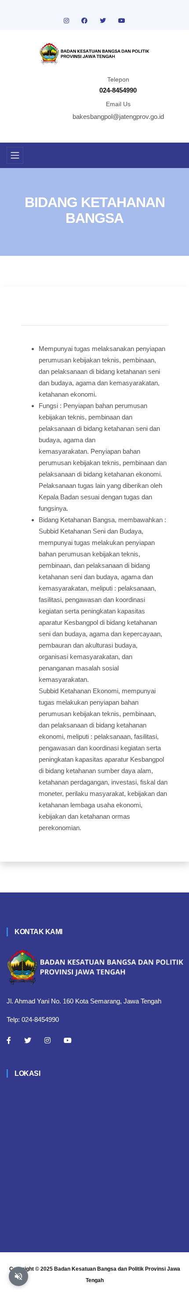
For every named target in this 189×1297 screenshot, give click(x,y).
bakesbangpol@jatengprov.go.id (118, 116)
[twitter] (103, 20)
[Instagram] (47, 1040)
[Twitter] (27, 1040)
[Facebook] (9, 1040)
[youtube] (122, 20)
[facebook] (85, 20)
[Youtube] (67, 1040)
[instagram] (67, 20)
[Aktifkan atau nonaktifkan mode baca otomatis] (18, 1276)
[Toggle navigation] (15, 155)
